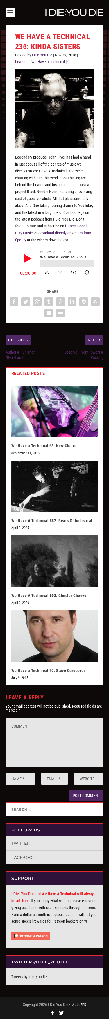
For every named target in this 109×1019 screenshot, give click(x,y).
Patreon (88, 907)
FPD (83, 1005)
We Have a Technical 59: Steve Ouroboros (48, 670)
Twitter (20, 843)
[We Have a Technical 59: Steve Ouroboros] (54, 636)
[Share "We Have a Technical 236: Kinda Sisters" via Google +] (37, 301)
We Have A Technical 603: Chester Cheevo (49, 595)
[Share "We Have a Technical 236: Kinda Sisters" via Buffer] (84, 301)
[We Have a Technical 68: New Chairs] (54, 412)
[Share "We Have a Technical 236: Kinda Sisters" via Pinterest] (60, 301)
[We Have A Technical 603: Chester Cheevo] (54, 561)
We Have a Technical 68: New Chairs (43, 445)
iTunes (70, 226)
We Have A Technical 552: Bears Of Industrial (51, 520)
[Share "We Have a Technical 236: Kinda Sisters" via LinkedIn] (72, 301)
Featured (22, 61)
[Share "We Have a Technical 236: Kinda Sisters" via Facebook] (14, 301)
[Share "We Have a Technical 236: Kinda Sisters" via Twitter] (25, 301)
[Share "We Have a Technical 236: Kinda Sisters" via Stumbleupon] (95, 301)
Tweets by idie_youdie (29, 976)
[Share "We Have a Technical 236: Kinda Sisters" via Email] (49, 313)
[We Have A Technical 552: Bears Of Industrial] (54, 487)
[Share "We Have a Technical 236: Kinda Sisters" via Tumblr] (49, 301)
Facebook (23, 857)
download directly (52, 233)
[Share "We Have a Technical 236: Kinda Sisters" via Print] (60, 313)
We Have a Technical (48, 61)
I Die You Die (42, 55)
